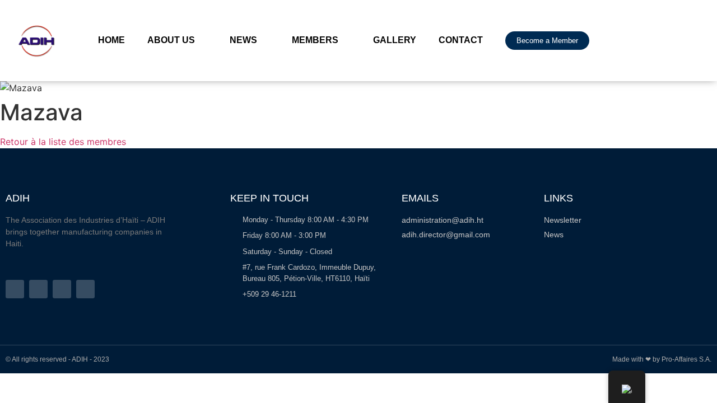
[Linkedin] (85, 289)
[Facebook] (15, 289)
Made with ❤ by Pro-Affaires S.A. (661, 359)
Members (315, 40)
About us (171, 40)
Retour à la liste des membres (63, 141)
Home (111, 40)
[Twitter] (38, 289)
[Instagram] (62, 289)
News (243, 40)
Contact (461, 40)
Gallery (394, 40)
